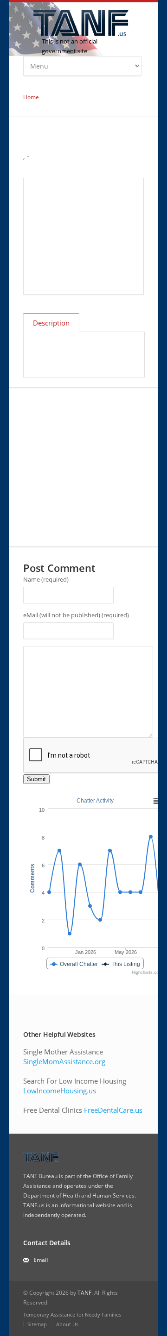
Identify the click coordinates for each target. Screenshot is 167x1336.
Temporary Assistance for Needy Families (72, 1314)
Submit (36, 779)
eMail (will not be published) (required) (76, 615)
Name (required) (46, 579)
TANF (84, 1293)
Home (31, 97)
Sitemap (37, 1324)
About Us (67, 1324)
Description (51, 322)
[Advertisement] (83, 236)
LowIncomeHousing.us (59, 1090)
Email (40, 1260)
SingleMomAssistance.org (64, 1061)
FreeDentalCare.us (113, 1110)
